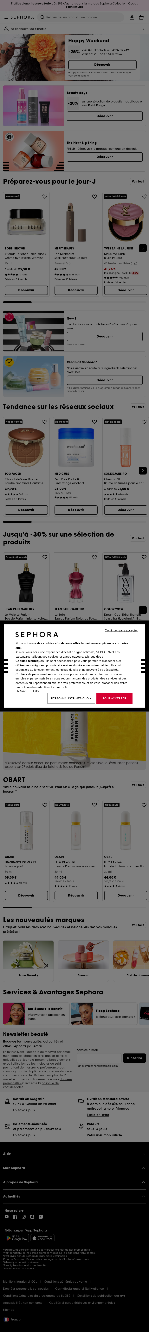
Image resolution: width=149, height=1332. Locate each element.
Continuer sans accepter (121, 630)
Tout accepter (114, 698)
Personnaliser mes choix (71, 698)
